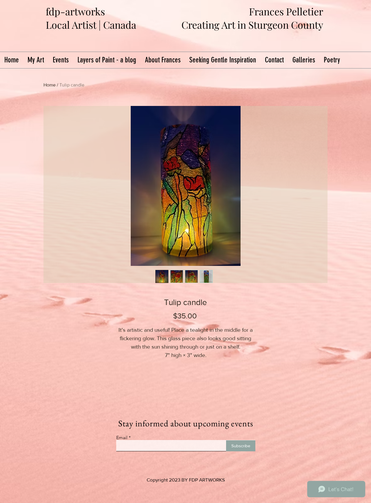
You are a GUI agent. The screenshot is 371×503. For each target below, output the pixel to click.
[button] (303, 60)
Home (49, 84)
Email (122, 437)
